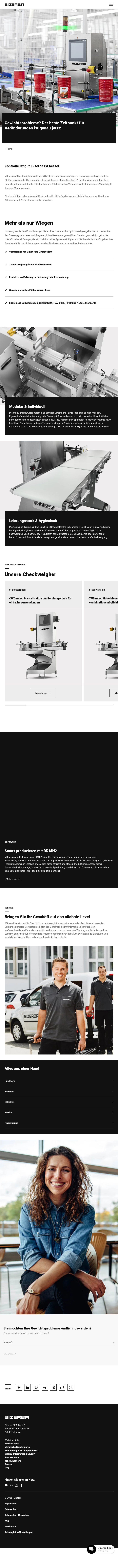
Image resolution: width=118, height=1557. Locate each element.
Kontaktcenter (12, 1457)
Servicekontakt (13, 1443)
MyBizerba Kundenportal (17, 1446)
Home (9, 149)
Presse (8, 1464)
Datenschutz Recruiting (17, 1514)
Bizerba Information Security (20, 1453)
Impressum (10, 1503)
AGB (7, 1520)
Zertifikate (10, 1526)
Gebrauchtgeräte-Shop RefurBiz (21, 1450)
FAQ (7, 1467)
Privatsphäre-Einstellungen (19, 1532)
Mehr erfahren (13, 878)
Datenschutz (11, 1509)
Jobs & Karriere (13, 1460)
